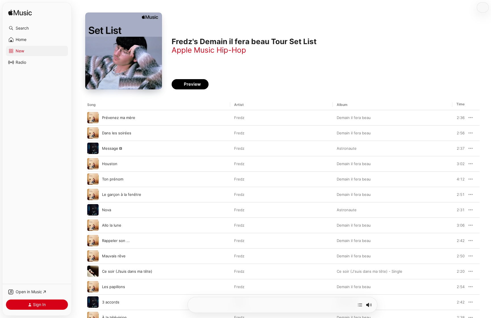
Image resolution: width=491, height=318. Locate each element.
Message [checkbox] (110, 148)
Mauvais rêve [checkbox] (114, 256)
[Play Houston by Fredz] (93, 163)
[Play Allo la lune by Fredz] (93, 225)
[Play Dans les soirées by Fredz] (93, 133)
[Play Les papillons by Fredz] (93, 286)
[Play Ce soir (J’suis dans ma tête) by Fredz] (93, 271)
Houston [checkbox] (109, 163)
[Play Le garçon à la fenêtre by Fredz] (93, 194)
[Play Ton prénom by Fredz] (93, 179)
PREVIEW (458, 117)
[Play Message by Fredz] (93, 148)
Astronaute (347, 148)
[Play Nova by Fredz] (93, 210)
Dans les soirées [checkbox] (116, 133)
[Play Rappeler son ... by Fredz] (93, 240)
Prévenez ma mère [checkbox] (118, 117)
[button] (37, 28)
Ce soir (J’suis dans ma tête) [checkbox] (127, 271)
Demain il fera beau (354, 117)
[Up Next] (360, 305)
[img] (20, 13)
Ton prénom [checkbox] (112, 179)
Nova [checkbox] (106, 210)
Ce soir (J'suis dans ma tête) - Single (369, 271)
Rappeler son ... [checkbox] (116, 240)
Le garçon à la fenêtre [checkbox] (121, 194)
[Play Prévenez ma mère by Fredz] (93, 117)
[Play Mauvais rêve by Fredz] (93, 256)
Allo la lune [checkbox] (111, 225)
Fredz (239, 117)
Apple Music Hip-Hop (209, 50)
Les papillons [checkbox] (113, 286)
